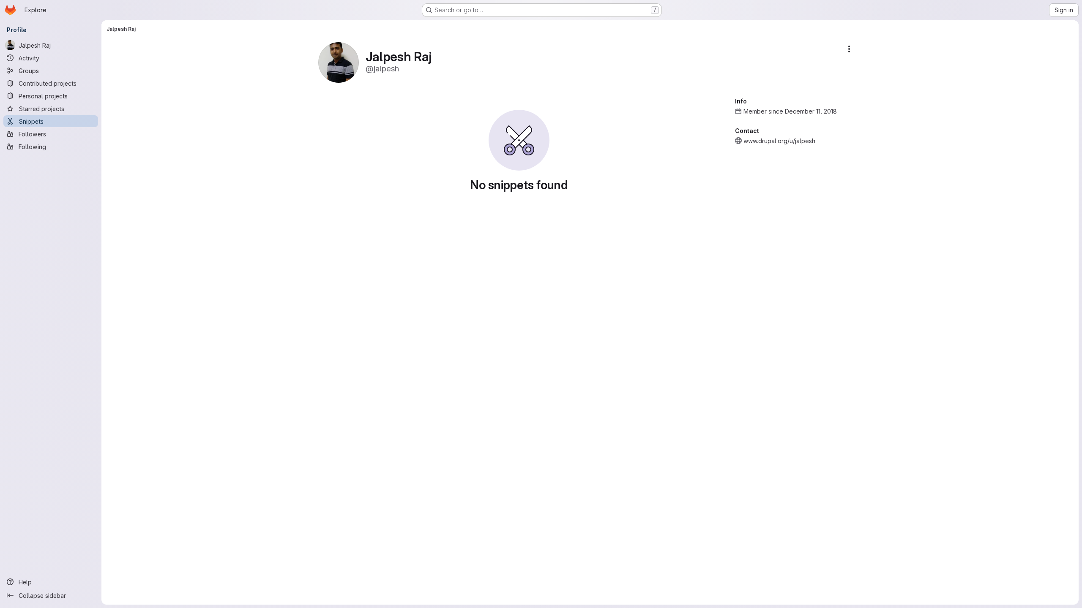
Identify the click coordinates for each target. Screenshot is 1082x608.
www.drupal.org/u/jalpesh (779, 140)
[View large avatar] (338, 61)
